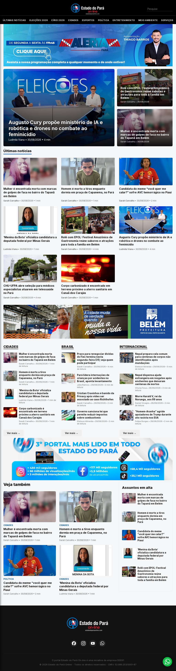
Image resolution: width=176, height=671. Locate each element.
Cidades (73, 20)
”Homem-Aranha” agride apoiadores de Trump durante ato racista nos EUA (153, 414)
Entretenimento (124, 20)
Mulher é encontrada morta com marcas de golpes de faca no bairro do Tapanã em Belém (37, 357)
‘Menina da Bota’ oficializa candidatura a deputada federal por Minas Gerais (35, 393)
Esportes (88, 20)
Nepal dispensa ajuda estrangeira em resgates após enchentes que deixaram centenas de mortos (153, 380)
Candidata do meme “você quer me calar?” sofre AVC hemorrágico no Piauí (153, 536)
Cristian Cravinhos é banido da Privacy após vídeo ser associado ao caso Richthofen (95, 396)
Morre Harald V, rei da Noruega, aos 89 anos (148, 398)
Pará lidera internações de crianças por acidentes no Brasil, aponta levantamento (94, 378)
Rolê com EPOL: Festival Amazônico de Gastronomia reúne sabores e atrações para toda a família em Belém (152, 573)
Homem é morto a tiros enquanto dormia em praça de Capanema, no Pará (37, 375)
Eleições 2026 (38, 20)
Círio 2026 (58, 20)
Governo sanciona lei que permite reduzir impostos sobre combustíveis (92, 414)
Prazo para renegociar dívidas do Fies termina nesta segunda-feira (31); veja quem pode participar (95, 358)
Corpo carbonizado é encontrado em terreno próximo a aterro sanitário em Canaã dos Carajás (37, 413)
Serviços (167, 20)
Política (103, 20)
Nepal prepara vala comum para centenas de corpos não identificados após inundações (152, 358)
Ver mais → (13, 433)
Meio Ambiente (148, 20)
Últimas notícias (14, 20)
